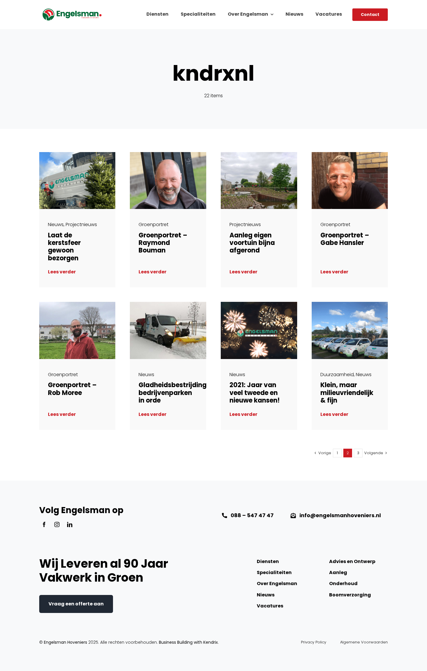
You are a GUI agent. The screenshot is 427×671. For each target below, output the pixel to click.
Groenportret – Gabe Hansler (344, 239)
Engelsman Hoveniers (65, 642)
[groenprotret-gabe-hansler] (350, 154)
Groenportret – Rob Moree (72, 388)
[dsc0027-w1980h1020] (259, 154)
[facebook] (44, 524)
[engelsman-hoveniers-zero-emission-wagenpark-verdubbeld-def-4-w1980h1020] (350, 304)
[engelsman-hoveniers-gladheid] (168, 304)
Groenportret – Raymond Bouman (163, 243)
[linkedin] (70, 524)
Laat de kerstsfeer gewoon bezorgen (64, 247)
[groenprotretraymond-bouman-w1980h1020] (168, 154)
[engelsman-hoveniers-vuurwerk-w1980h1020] (259, 304)
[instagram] (57, 524)
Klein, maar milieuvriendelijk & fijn (346, 392)
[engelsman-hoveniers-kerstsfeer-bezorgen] (77, 154)
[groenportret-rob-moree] (77, 304)
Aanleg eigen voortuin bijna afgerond (252, 243)
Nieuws (56, 224)
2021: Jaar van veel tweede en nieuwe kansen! (254, 392)
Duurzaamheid (337, 374)
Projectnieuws (81, 224)
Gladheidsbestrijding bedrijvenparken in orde (173, 392)
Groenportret (153, 224)
